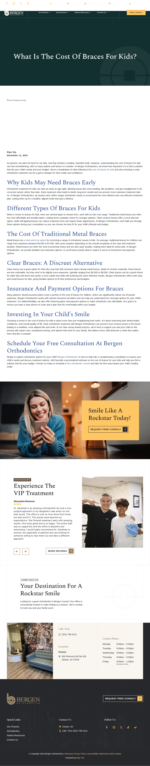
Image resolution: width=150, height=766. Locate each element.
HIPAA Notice (115, 754)
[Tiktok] (27, 3)
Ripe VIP (80, 758)
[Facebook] (6, 3)
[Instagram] (13, 3)
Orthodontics (61, 12)
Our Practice (44, 12)
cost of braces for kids (103, 169)
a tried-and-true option (35, 240)
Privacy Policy (79, 754)
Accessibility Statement (97, 754)
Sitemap (68, 754)
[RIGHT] (25, 551)
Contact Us (101, 12)
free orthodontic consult (78, 363)
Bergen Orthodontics (68, 357)
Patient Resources (82, 12)
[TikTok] (128, 727)
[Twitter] (20, 3)
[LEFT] (17, 551)
